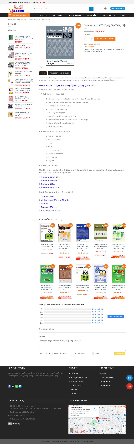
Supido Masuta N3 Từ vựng (50, 210)
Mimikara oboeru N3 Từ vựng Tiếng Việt (55, 200)
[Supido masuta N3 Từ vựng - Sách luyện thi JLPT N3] (118, 273)
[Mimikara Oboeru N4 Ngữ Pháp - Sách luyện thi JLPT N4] (100, 273)
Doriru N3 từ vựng (47, 196)
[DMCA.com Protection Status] (14, 423)
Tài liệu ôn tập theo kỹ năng (25, 19)
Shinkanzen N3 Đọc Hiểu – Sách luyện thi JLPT (64, 287)
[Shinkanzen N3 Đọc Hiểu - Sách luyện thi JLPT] (65, 273)
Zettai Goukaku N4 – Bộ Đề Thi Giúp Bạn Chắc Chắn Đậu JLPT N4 (65, 247)
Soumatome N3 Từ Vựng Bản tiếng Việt (47, 245)
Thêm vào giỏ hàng (105, 39)
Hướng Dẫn (91, 15)
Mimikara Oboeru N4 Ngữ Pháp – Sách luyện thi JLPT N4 (100, 287)
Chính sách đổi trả (89, 46)
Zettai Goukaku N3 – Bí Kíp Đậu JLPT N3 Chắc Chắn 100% (118, 246)
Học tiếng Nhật (75, 15)
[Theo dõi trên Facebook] (9, 386)
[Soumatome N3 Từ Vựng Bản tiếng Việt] (47, 232)
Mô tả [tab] (43, 73)
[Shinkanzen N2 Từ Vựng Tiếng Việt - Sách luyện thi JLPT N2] (83, 232)
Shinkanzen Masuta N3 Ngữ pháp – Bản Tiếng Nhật (100, 246)
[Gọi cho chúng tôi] (16, 386)
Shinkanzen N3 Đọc (48, 184)
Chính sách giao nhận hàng (92, 44)
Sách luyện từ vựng (43, 19)
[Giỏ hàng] (105, 8)
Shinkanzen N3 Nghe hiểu (50, 177)
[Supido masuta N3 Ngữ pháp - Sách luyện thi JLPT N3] (47, 273)
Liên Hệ (122, 15)
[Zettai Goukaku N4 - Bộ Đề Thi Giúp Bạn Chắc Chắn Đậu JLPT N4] (65, 232)
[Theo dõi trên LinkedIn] (20, 386)
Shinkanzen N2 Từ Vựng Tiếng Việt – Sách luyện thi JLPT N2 (82, 247)
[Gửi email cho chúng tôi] (13, 386)
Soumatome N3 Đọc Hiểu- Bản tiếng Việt (82, 286)
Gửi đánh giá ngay (115, 316)
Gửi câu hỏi (119, 353)
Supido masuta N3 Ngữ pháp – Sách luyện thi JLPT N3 (47, 287)
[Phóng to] (41, 66)
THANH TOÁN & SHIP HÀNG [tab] (59, 73)
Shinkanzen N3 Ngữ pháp (50, 187)
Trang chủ (44, 15)
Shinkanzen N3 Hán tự (49, 180)
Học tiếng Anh (57, 15)
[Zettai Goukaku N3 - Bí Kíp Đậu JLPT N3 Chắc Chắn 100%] (118, 232)
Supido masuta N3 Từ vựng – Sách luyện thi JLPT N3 (118, 287)
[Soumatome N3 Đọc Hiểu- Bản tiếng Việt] (83, 273)
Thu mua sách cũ (108, 15)
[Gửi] (91, 9)
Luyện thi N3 (110, 49)
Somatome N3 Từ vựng (49, 207)
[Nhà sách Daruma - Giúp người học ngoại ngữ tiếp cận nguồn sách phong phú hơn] (19, 8)
